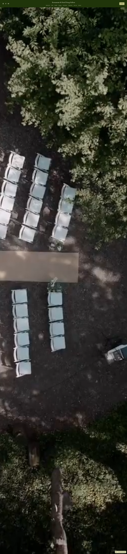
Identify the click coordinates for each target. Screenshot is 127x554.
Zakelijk (55, 5)
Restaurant (48, 5)
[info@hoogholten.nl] (8, 3)
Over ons (75, 5)
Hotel (52, 5)
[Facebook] (5, 3)
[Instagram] (3, 3)
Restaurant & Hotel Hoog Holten (63, 2)
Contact (79, 5)
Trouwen (60, 5)
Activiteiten (65, 5)
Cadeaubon (70, 5)
